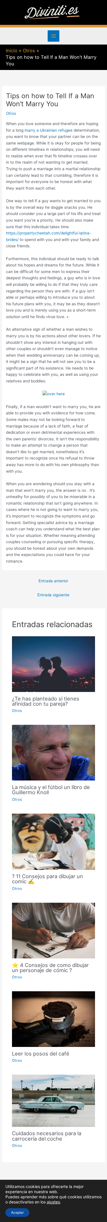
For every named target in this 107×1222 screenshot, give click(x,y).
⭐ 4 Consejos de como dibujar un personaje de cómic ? (50, 967)
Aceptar (17, 1212)
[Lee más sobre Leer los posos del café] (53, 1018)
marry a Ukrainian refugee (48, 130)
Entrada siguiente (53, 595)
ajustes (53, 1201)
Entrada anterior (53, 581)
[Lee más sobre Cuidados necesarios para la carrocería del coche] (53, 1100)
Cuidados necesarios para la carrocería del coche (46, 1135)
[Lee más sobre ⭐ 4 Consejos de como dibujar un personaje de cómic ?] (53, 930)
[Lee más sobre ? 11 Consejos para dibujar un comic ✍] (53, 841)
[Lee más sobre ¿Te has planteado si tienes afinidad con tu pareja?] (53, 663)
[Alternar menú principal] (53, 36)
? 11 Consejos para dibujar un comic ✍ (47, 878)
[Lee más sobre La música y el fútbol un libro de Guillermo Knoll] (53, 752)
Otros (11, 113)
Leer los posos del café (40, 1053)
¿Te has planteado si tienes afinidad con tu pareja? (45, 701)
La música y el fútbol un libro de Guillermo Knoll (51, 789)
